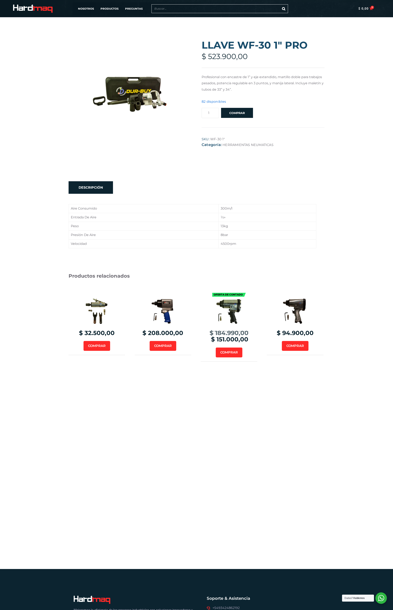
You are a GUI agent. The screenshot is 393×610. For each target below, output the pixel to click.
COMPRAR (237, 113)
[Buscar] (284, 9)
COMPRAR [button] (97, 346)
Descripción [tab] (91, 187)
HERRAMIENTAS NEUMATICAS (247, 145)
